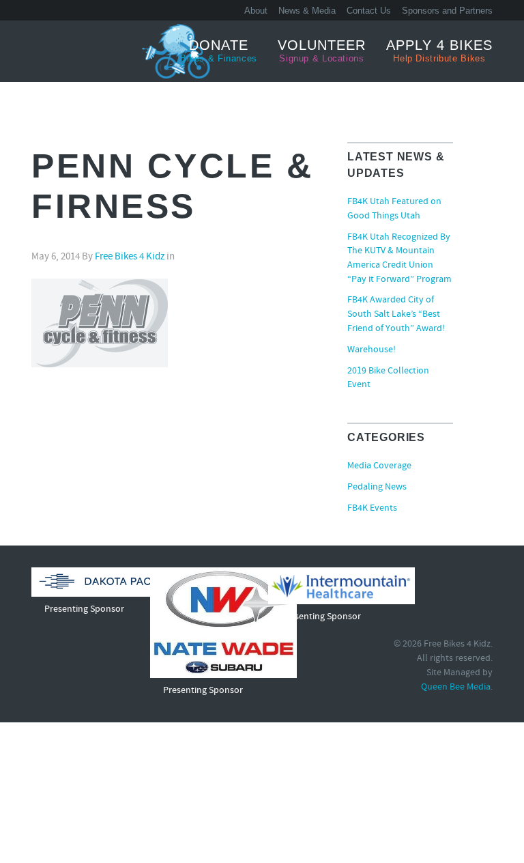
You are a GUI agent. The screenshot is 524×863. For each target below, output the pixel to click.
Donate (218, 50)
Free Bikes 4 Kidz (82, 50)
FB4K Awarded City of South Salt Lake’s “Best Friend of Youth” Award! (396, 314)
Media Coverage (379, 466)
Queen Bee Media (456, 688)
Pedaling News (377, 487)
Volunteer (322, 50)
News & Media (307, 10)
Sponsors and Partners (447, 10)
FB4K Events (372, 508)
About (255, 10)
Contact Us (369, 10)
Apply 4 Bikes (439, 50)
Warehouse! (371, 350)
